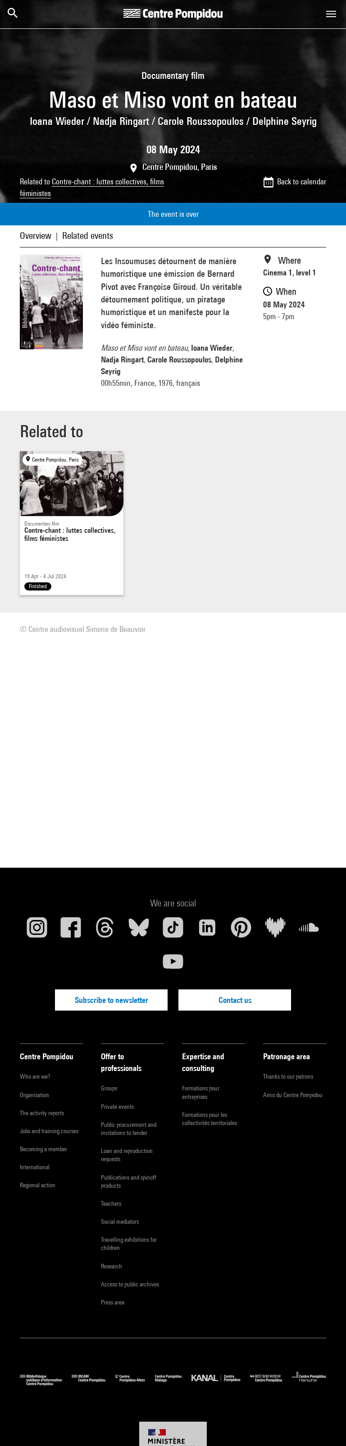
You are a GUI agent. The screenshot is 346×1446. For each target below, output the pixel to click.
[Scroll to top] (325, 1425)
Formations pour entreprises (200, 1092)
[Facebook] (71, 930)
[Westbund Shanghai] (271, 1383)
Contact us (235, 1000)
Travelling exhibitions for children (129, 1243)
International (35, 1167)
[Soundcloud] (309, 930)
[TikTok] (173, 930)
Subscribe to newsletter (111, 1000)
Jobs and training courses (49, 1131)
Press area (112, 1302)
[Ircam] (93, 1383)
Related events (87, 235)
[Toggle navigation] (331, 14)
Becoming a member (43, 1149)
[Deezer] (275, 930)
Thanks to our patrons (288, 1076)
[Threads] (105, 930)
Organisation (34, 1094)
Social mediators (120, 1221)
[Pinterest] (241, 930)
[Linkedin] (207, 930)
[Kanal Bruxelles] (220, 1383)
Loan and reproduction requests (127, 1154)
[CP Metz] (135, 1383)
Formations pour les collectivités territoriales (209, 1118)
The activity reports (42, 1113)
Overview (35, 235)
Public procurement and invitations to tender (128, 1128)
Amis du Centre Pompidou (293, 1094)
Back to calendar (301, 181)
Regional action (37, 1185)
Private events (117, 1106)
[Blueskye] (139, 930)
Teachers (111, 1203)
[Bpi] (46, 1383)
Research (111, 1266)
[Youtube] (173, 965)
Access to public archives (130, 1284)
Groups (109, 1088)
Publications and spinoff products (128, 1181)
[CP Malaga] (173, 1383)
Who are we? (35, 1076)
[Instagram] (37, 930)
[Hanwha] (309, 1383)
